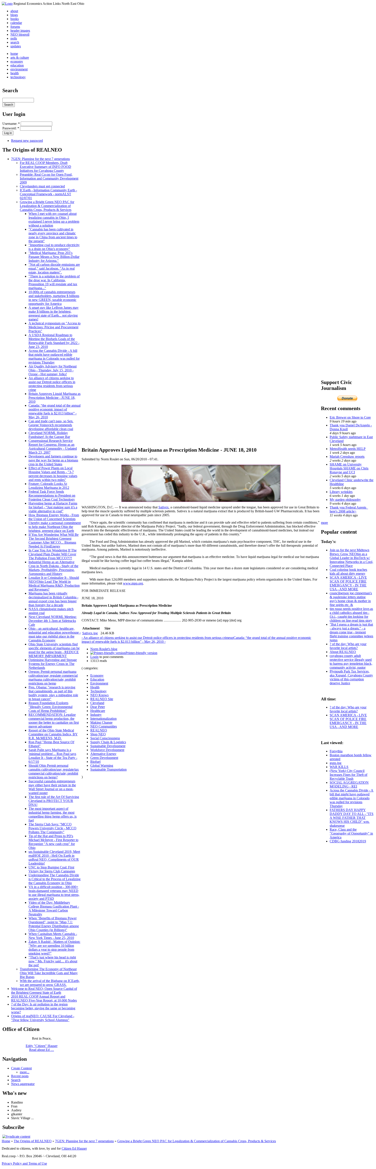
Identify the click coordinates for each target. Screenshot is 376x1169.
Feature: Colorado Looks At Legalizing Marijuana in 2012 (49, 485)
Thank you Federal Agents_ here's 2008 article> (349, 509)
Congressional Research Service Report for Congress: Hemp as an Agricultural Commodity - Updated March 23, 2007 (53, 446)
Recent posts (20, 1076)
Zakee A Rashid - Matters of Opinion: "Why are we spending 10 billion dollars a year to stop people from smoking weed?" (54, 947)
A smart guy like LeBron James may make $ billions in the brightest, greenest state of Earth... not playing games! (54, 313)
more (324, 522)
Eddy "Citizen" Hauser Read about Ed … (41, 1048)
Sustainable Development (107, 746)
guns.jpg (335, 763)
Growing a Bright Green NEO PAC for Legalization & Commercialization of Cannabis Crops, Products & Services (47, 206)
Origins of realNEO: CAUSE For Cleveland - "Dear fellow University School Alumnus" (42, 1018)
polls (13, 38)
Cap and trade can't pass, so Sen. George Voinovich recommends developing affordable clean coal (51, 425)
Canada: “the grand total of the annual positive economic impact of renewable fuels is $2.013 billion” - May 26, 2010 (55, 411)
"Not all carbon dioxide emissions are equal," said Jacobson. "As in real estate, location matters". (54, 268)
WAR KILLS (339, 767)
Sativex (163, 507)
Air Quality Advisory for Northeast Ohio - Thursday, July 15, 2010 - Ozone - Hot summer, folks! (53, 370)
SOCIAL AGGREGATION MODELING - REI (349, 784)
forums (15, 26)
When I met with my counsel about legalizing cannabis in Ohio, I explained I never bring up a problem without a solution (54, 219)
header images (20, 30)
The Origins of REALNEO (33, 1141)
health (14, 73)
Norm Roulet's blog (103, 649)
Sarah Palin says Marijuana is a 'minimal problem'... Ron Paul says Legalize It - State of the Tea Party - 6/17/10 (53, 755)
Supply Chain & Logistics (108, 742)
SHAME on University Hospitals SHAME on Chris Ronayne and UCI (349, 468)
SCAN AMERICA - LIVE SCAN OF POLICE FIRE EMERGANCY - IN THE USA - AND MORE (348, 583)
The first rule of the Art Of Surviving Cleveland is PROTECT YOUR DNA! (54, 801)
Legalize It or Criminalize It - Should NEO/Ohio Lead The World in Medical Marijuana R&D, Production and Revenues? (54, 583)
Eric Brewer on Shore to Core (350, 417)
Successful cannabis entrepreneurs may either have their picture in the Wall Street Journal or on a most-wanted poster (52, 787)
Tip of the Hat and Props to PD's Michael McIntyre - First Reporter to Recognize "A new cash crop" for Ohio (53, 842)
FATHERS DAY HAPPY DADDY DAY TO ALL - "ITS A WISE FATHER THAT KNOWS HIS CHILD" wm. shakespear (351, 817)
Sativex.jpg (90, 633)
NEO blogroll (19, 34)
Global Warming (101, 765)
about (14, 11)
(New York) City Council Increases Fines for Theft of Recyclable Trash (348, 774)
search (14, 42)
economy (16, 61)
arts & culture (19, 57)
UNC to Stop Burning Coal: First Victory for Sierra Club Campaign (52, 869)
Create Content (21, 1068)
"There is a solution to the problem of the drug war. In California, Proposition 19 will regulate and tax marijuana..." (54, 282)
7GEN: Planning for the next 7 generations (40, 159)
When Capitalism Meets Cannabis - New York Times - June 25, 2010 (53, 936)
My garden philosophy (345, 499)
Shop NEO (98, 734)
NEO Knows (99, 695)
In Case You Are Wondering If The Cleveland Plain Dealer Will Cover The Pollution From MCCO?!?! (53, 554)
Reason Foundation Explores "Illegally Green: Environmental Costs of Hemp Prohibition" (50, 707)
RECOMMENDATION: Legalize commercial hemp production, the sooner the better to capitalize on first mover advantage (54, 720)
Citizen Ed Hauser (74, 1148)
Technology (98, 691)
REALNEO (98, 730)
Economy (97, 675)
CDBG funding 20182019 (348, 841)
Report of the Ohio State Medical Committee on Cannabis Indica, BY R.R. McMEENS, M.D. (53, 734)
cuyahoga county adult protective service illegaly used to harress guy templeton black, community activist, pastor (351, 661)
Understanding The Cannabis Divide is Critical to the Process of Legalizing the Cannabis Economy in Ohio (55, 879)
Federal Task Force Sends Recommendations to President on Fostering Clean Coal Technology (52, 495)
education (17, 65)
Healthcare (97, 711)
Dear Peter (97, 707)
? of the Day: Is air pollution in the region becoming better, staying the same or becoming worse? (43, 1008)
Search (15, 1080)
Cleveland (97, 703)
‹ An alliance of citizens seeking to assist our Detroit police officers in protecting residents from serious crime (156, 638)
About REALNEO (343, 652)
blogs (14, 15)
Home (6, 1141)
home (14, 53)
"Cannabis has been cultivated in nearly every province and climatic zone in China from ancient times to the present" (53, 235)
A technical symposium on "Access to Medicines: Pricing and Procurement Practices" (55, 327)
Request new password (27, 140)
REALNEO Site (101, 699)
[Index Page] (7, 3)
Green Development (104, 758)
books (14, 19)
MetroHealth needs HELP (348, 449)
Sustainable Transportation (108, 769)
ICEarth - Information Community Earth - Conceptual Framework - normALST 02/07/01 (48, 194)
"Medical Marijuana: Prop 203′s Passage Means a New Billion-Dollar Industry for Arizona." (54, 256)
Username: (11, 123)
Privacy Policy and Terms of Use (24, 1163)
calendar (16, 23)
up (231, 638)
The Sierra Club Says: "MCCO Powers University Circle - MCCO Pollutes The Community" (52, 828)
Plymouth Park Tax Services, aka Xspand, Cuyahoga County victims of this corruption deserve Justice (351, 677)
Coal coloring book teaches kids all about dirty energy (348, 571)
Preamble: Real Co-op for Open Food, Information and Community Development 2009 (49, 178)
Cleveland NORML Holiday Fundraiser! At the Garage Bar (49, 435)
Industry (96, 714)
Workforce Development (107, 750)
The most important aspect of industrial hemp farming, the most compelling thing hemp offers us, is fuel (53, 814)
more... (24, 1072)
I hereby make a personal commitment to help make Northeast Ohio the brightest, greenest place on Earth (55, 527)
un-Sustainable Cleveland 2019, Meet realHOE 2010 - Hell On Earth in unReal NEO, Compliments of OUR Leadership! (54, 857)
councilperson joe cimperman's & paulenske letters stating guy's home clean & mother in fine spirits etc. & (351, 599)
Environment (99, 683)
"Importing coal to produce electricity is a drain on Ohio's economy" (54, 247)
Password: (10, 128)
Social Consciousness (105, 738)
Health (94, 687)
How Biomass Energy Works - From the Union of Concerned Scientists (54, 517)
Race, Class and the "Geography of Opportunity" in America (351, 833)
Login (94, 657)
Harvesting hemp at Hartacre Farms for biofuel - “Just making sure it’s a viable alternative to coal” (53, 507)
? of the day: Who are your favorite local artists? (348, 646)
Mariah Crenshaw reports (347, 456)
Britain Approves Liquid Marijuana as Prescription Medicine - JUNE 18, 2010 (55, 397)
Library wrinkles (341, 492)
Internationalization (103, 718)
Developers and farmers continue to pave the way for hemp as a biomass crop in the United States (53, 460)
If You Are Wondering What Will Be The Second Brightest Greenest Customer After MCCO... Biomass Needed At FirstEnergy (54, 540)
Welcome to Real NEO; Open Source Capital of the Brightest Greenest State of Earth (44, 990)
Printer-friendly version (141, 653)
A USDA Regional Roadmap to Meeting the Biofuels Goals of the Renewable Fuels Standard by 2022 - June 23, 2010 (54, 341)
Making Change (101, 722)
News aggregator (23, 1084)
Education (97, 679)
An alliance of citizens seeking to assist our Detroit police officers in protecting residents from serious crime (52, 384)
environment (19, 69)
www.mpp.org (133, 583)
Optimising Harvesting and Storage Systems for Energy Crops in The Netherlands (53, 664)
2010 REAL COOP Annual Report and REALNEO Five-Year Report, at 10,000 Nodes (44, 998)
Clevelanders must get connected (42, 186)
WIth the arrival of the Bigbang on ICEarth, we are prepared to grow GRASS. (50, 983)
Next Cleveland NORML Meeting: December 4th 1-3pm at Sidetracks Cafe (53, 620)
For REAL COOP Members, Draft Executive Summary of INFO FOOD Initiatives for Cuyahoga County (45, 166)
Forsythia (336, 751)
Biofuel (95, 761)
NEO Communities (103, 726)
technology (18, 77)
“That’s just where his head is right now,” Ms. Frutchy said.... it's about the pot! (53, 961)
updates (15, 46)
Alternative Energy (103, 754)
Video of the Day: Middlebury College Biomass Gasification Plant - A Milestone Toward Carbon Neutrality (54, 908)
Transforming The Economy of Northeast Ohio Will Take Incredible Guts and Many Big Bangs (49, 973)
